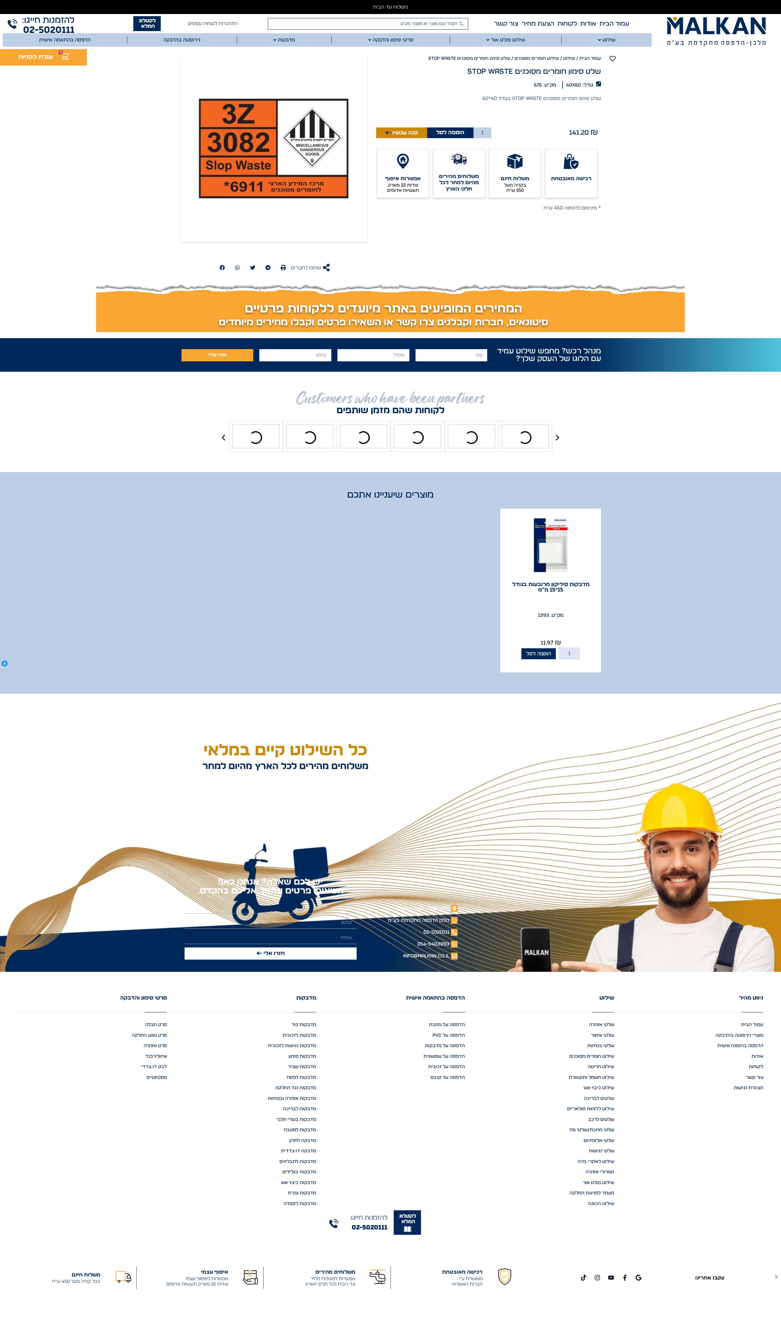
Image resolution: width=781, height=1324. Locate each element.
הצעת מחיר (538, 24)
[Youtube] (611, 1278)
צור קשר (506, 24)
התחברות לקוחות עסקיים (213, 23)
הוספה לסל (450, 132)
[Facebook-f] (625, 1278)
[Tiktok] (584, 1278)
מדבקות (306, 998)
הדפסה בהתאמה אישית (435, 998)
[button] (283, 267)
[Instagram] (597, 1278)
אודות (588, 24)
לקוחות (567, 24)
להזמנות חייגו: (48, 20)
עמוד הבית (614, 24)
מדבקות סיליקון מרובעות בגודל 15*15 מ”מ (550, 587)
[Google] (638, 1278)
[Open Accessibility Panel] (5, 663)
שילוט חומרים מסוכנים (536, 58)
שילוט (569, 58)
